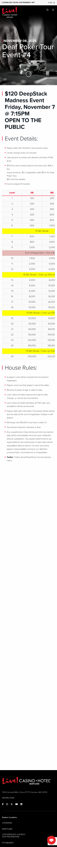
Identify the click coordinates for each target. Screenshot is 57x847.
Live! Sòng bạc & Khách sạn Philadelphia (13, 835)
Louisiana (7, 823)
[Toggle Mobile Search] (47, 9)
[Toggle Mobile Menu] (53, 9)
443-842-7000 (8, 798)
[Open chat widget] (51, 840)
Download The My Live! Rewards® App (19, 3)
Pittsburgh (7, 843)
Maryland (7, 829)
